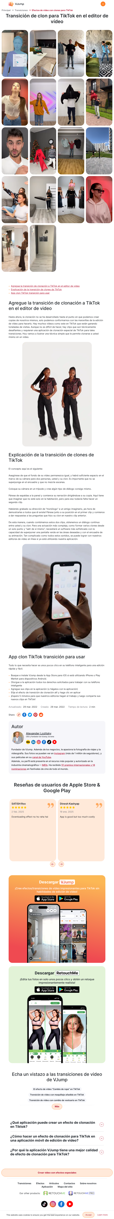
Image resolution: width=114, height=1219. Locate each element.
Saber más (15, 71)
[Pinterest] (35, 715)
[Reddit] (41, 715)
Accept (88, 1215)
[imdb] (28, 742)
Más (57, 1106)
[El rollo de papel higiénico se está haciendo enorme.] (43, 933)
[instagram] (39, 742)
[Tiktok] (44, 1203)
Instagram (59, 753)
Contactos (69, 1183)
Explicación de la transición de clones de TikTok (36, 289)
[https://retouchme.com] (54, 1193)
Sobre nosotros (88, 1183)
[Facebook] (24, 715)
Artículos (54, 1183)
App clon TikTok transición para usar (30, 293)
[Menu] (103, 4)
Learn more (102, 1215)
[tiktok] (49, 742)
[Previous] (52, 864)
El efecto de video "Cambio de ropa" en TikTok (56, 1089)
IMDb (45, 765)
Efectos (40, 1183)
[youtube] (54, 742)
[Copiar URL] (19, 715)
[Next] (61, 864)
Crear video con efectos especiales (57, 1172)
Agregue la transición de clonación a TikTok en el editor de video (45, 286)
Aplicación (47, 1186)
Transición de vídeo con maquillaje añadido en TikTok (57, 1094)
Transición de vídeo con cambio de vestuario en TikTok (57, 1100)
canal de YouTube (41, 757)
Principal (6, 10)
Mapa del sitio (65, 1186)
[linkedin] (33, 742)
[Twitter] (30, 715)
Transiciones (21, 10)
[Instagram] (53, 1203)
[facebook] (44, 742)
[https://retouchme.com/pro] (82, 1193)
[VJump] (16, 3)
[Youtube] (70, 1203)
